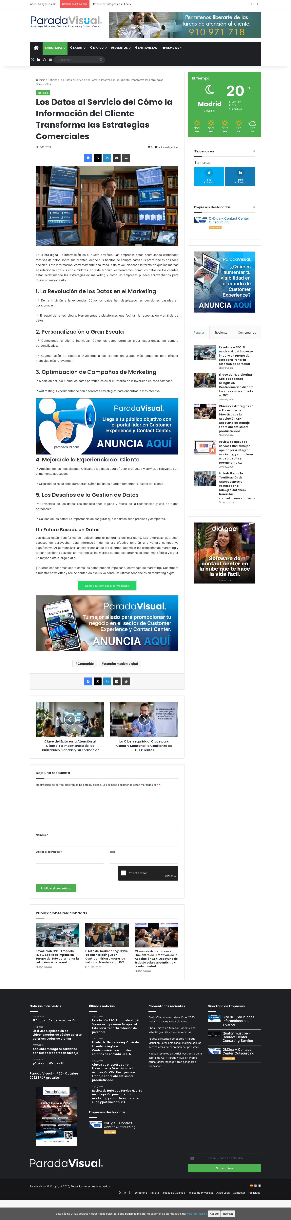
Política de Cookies (173, 1192)
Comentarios (247, 332)
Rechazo (228, 1213)
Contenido (86, 664)
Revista (154, 1192)
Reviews (172, 47)
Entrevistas (147, 47)
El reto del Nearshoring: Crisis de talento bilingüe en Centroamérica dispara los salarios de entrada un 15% (106, 956)
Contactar (239, 1192)
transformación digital (121, 664)
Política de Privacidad (201, 1192)
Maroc (98, 47)
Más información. (197, 1213)
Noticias (55, 47)
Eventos (121, 47)
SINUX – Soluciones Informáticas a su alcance (238, 1020)
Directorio (141, 1192)
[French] (259, 1185)
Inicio (41, 79)
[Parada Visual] (66, 22)
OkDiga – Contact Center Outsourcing (229, 220)
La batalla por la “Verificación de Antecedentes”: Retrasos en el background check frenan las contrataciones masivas (237, 485)
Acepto (214, 1213)
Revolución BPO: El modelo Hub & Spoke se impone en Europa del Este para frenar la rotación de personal (57, 956)
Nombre (42, 834)
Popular (198, 332)
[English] (255, 1185)
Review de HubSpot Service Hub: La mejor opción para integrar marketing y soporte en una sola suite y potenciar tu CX (236, 452)
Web (112, 851)
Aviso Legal (223, 1192)
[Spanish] (251, 1185)
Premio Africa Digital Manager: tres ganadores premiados (173, 1062)
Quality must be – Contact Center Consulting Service (238, 1037)
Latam (77, 47)
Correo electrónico (49, 851)
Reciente (221, 332)
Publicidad (254, 1192)
